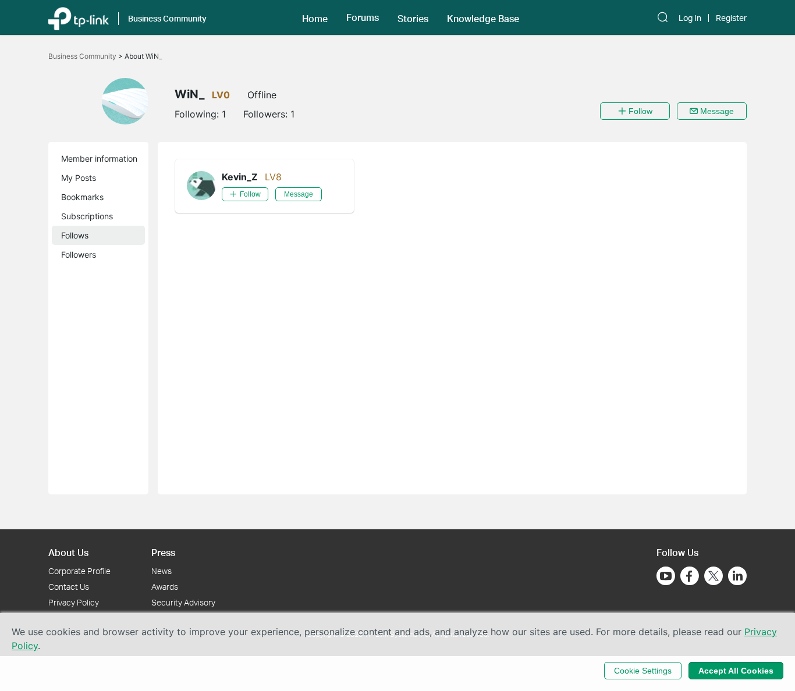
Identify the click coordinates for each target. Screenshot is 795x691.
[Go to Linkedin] (737, 576)
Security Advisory (183, 602)
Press (163, 552)
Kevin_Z (240, 177)
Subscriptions (87, 216)
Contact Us (68, 587)
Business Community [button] (167, 18)
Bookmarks (82, 197)
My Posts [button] (78, 178)
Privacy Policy (73, 602)
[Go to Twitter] (713, 577)
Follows (74, 235)
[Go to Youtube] (665, 576)
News (161, 571)
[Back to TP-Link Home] (78, 17)
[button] (315, 17)
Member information (99, 158)
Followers (78, 254)
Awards (164, 587)
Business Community (83, 56)
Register (731, 18)
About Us (68, 552)
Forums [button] (362, 17)
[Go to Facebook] (689, 576)
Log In (690, 18)
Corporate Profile (79, 571)
